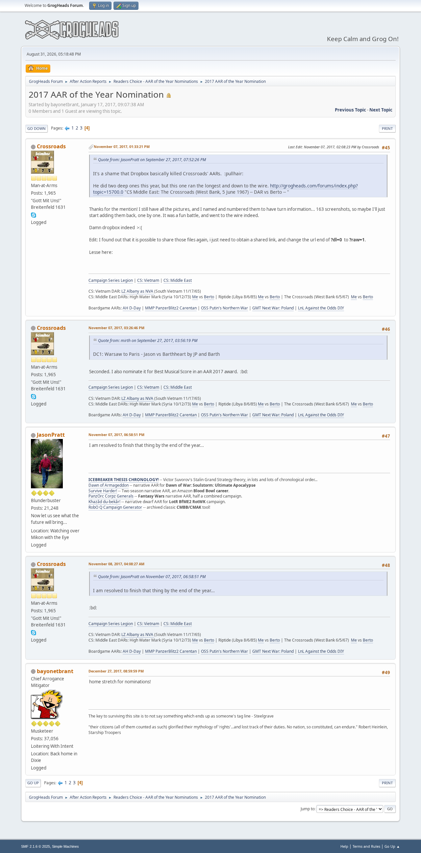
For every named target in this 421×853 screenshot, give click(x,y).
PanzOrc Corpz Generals (111, 496)
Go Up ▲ (392, 846)
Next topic (380, 110)
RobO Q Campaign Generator (115, 507)
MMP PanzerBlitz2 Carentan (171, 308)
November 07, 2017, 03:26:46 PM (116, 327)
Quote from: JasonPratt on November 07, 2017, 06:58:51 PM (152, 576)
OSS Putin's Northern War (224, 308)
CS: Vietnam (148, 280)
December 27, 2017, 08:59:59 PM (116, 671)
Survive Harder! (102, 491)
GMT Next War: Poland (273, 308)
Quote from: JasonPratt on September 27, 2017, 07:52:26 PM (152, 159)
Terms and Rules (366, 846)
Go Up (33, 782)
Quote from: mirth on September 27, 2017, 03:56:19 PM (147, 340)
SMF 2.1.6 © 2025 (35, 846)
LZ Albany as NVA (137, 291)
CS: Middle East (177, 280)
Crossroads (51, 146)
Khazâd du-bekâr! (104, 501)
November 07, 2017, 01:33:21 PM (122, 146)
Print (387, 128)
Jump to (307, 809)
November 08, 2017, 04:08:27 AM (116, 563)
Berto (209, 297)
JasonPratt (51, 434)
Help (344, 846)
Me (195, 297)
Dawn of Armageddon (108, 485)
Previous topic (350, 110)
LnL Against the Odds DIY (321, 308)
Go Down (36, 128)
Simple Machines (65, 846)
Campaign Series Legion (110, 280)
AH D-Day (132, 308)
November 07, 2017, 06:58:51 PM (116, 434)
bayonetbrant (55, 671)
